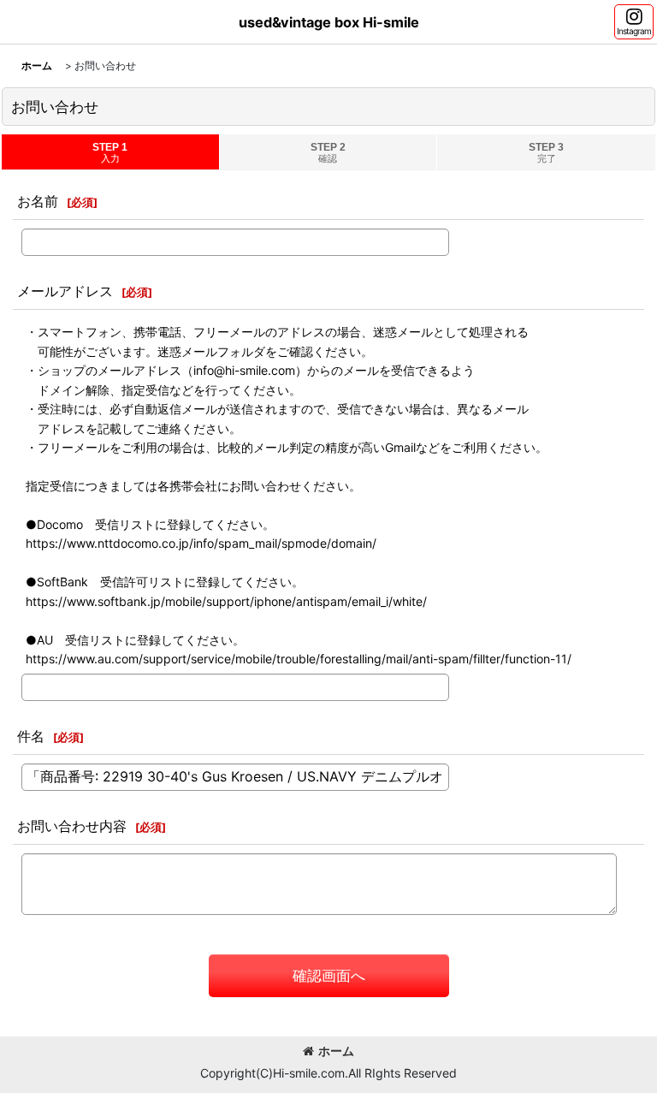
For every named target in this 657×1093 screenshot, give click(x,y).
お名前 (37, 201)
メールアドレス (65, 291)
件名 (30, 736)
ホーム (336, 1050)
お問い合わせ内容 (72, 826)
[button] (634, 21)
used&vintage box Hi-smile (329, 22)
